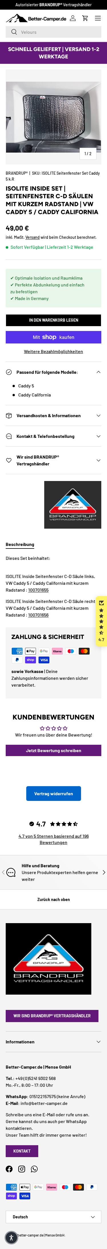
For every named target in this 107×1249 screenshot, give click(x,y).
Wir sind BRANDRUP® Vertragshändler (52, 1015)
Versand (32, 237)
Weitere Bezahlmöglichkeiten (53, 351)
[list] (53, 117)
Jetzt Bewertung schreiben (53, 750)
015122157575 (42, 1096)
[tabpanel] (53, 586)
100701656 (38, 614)
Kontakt (22, 1151)
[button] (101, 621)
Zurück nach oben (53, 899)
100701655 (38, 589)
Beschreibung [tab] (20, 544)
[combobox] (53, 32)
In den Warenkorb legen (53, 320)
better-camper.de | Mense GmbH (40, 1235)
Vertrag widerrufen (53, 793)
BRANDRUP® (17, 173)
